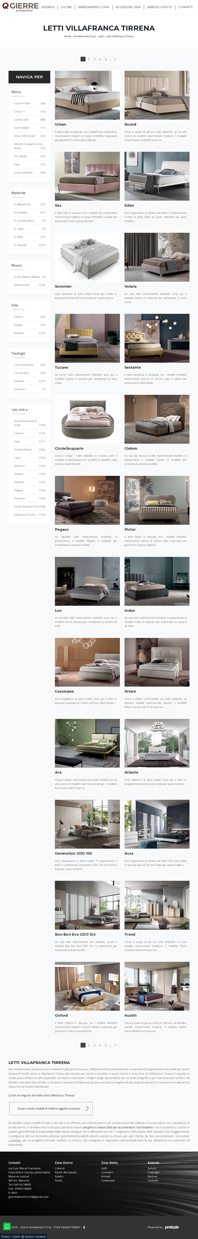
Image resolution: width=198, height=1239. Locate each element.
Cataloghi (154, 1172)
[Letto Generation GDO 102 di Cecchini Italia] (87, 824)
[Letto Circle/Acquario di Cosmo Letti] (87, 419)
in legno (29, 229)
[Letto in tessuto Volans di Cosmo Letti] (157, 257)
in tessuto (29, 245)
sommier (29, 389)
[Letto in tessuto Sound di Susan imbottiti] (157, 95)
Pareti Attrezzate (66, 1172)
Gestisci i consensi (35, 1236)
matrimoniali (29, 285)
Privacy (5, 1236)
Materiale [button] (18, 192)
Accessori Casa (128, 7)
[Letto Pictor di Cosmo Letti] (157, 500)
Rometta (29, 498)
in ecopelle (29, 212)
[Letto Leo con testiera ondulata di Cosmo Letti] (87, 581)
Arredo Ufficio (159, 7)
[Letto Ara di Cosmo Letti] (87, 743)
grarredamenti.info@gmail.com (29, 1197)
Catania (29, 433)
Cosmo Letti (29, 119)
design (29, 325)
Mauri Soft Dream (29, 136)
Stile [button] (14, 305)
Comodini (107, 1172)
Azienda (48, 7)
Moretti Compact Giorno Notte (29, 146)
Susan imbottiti (29, 172)
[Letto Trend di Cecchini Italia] (157, 905)
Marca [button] (16, 91)
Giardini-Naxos (29, 449)
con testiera (29, 373)
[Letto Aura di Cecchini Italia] (157, 824)
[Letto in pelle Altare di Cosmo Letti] (157, 662)
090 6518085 (22, 1184)
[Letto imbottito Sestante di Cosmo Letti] (157, 338)
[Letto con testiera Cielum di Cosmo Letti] (157, 419)
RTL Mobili (29, 156)
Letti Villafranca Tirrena (120, 36)
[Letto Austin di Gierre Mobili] (157, 986)
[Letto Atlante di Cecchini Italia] (157, 743)
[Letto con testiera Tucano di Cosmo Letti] (87, 338)
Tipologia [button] (18, 353)
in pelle (29, 237)
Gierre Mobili (29, 128)
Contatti (185, 7)
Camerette (108, 1180)
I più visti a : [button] (20, 409)
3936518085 (23, 1188)
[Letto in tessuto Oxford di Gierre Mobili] (87, 986)
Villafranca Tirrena (29, 515)
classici (29, 317)
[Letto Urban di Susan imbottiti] (87, 95)
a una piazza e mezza (29, 277)
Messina (29, 466)
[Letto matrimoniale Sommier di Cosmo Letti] (87, 257)
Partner (153, 1176)
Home (67, 36)
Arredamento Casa (93, 7)
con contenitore (29, 365)
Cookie (16, 1236)
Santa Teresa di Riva (29, 506)
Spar (29, 164)
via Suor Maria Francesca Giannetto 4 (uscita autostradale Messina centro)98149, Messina (29, 1174)
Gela (29, 441)
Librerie (60, 1168)
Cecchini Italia (29, 103)
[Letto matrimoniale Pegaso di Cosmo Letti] (87, 500)
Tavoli (58, 1180)
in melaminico (29, 204)
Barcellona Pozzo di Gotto (29, 423)
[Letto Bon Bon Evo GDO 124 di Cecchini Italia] (87, 905)
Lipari (29, 458)
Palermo (29, 482)
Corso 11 (29, 111)
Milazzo (29, 474)
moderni (29, 333)
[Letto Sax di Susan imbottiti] (87, 176)
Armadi (105, 1176)
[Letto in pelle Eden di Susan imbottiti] (157, 176)
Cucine (66, 7)
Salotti (59, 1176)
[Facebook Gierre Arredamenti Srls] (84, 1227)
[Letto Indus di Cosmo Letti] (157, 581)
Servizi (152, 1168)
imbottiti (29, 381)
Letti (101, 36)
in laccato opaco (29, 220)
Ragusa (29, 490)
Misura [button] (16, 265)
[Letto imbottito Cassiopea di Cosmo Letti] (87, 662)
